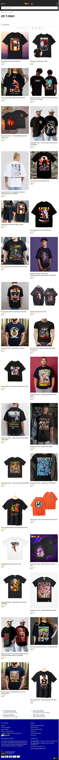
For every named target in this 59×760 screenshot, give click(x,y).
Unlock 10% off (2, 753)
